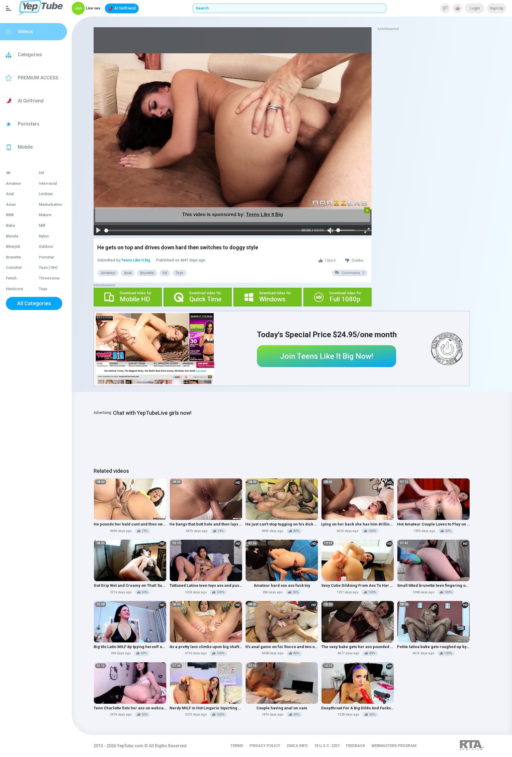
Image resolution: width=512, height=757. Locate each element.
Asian (11, 204)
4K (8, 173)
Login (475, 8)
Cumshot (14, 267)
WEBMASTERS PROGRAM (394, 745)
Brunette (13, 257)
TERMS (237, 745)
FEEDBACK (355, 745)
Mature (45, 215)
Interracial (48, 183)
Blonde (12, 236)
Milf (42, 225)
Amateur (13, 183)
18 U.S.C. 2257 (327, 745)
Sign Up (496, 8)
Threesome (49, 278)
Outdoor (46, 246)
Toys (43, 289)
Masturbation (50, 204)
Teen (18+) (48, 267)
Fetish (11, 278)
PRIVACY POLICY (264, 745)
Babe (10, 225)
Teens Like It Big (264, 214)
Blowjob (13, 246)
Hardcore (14, 289)
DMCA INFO (297, 745)
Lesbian (46, 194)
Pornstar (46, 257)
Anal (10, 194)
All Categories (34, 303)
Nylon (44, 236)
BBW (10, 215)
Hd (41, 173)
